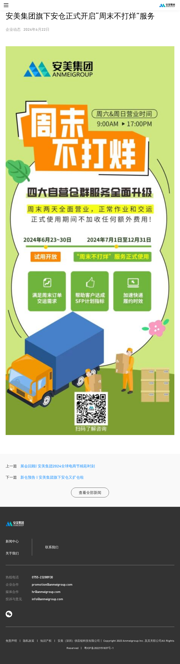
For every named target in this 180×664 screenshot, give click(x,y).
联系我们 (51, 547)
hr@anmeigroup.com (46, 591)
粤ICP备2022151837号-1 (99, 648)
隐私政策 (28, 640)
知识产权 (46, 640)
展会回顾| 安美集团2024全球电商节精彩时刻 (57, 465)
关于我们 (12, 553)
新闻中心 (12, 541)
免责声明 (11, 640)
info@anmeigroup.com (47, 599)
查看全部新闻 (90, 492)
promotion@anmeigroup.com (52, 584)
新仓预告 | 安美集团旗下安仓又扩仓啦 (52, 477)
